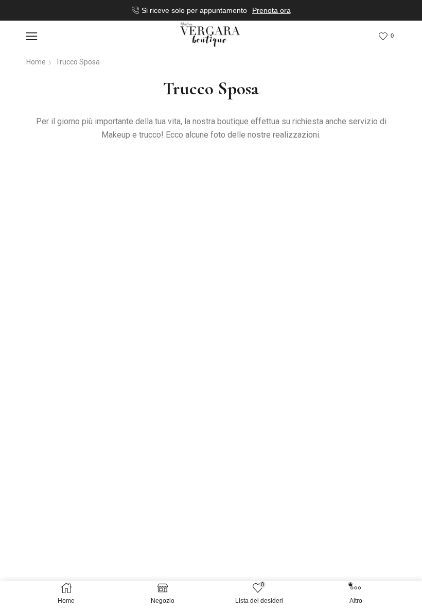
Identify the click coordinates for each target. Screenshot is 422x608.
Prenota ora (271, 10)
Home (36, 61)
